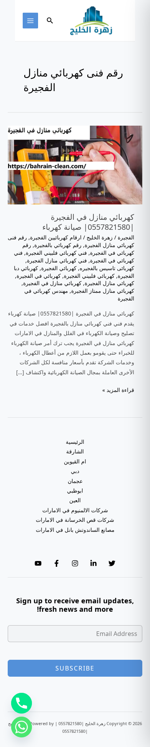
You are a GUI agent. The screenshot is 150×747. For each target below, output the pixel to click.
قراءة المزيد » (118, 390)
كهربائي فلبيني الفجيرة (89, 275)
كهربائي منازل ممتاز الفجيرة (102, 290)
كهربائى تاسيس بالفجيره (107, 268)
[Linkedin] (93, 563)
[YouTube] (38, 563)
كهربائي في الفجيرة (39, 275)
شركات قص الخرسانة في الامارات (75, 519)
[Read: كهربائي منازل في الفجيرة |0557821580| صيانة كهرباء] (75, 164)
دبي (75, 471)
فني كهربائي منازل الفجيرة (57, 260)
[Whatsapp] (21, 727)
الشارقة (75, 451)
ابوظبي (75, 490)
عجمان (75, 481)
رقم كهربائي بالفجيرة (58, 245)
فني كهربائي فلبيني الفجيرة (56, 252)
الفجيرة (126, 237)
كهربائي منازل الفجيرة (109, 283)
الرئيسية (75, 441)
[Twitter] (111, 563)
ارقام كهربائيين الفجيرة (56, 237)
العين (75, 500)
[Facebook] (56, 563)
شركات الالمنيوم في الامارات (75, 510)
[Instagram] (75, 563)
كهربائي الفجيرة (59, 268)
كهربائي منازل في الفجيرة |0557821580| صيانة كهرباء (88, 222)
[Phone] (21, 703)
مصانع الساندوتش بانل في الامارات (75, 529)
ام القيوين (75, 461)
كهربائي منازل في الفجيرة (52, 283)
